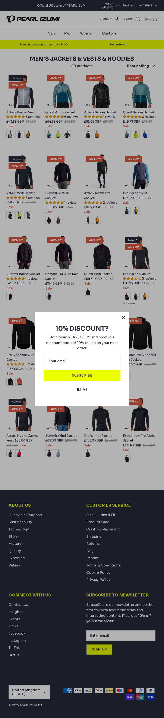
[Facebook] (79, 389)
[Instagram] (85, 389)
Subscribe (82, 375)
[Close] (123, 317)
